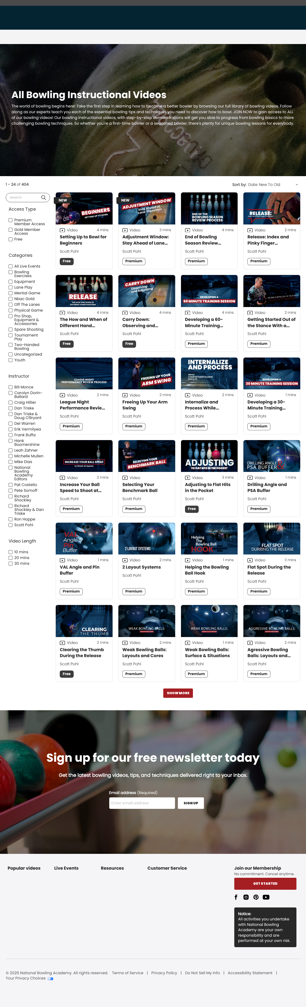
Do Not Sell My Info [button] (202, 973)
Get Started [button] (265, 883)
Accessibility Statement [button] (250, 973)
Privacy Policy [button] (164, 973)
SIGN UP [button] (191, 803)
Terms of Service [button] (127, 973)
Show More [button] (178, 693)
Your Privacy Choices (26, 978)
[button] (43, 197)
